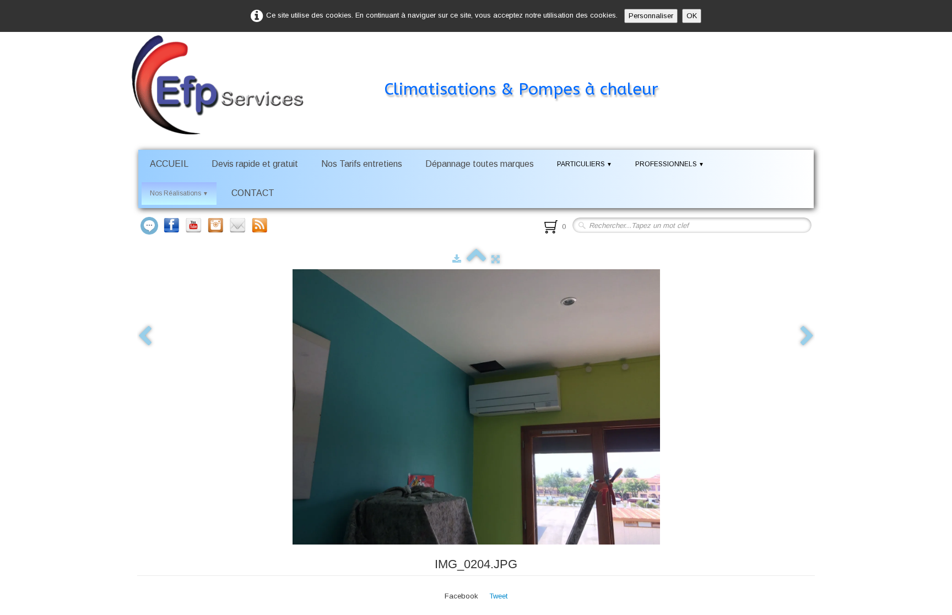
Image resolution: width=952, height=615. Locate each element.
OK (691, 16)
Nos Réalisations (179, 193)
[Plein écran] (495, 259)
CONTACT (252, 193)
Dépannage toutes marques (479, 163)
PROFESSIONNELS (669, 164)
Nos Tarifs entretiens (361, 163)
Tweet (498, 596)
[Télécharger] (456, 259)
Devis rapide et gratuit (255, 163)
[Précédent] (145, 336)
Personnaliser (651, 16)
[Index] (476, 259)
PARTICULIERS (584, 164)
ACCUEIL (169, 163)
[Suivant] (807, 336)
